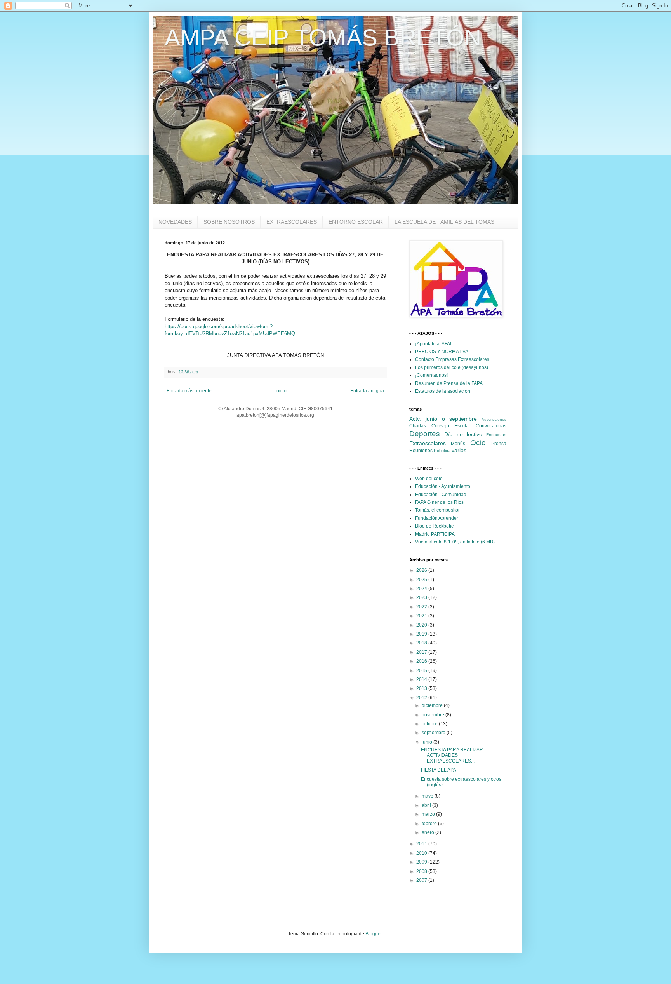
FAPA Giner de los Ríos (439, 502)
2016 (422, 661)
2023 (422, 597)
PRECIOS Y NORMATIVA (441, 351)
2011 (422, 843)
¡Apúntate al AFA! (433, 344)
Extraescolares (427, 443)
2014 (422, 679)
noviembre (433, 715)
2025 (422, 579)
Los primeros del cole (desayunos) (451, 367)
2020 (422, 625)
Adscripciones (494, 419)
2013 (422, 688)
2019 (422, 634)
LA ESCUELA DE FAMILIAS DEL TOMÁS (444, 222)
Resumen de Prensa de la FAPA (449, 383)
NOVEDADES (175, 222)
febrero (430, 823)
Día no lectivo (463, 434)
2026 (422, 570)
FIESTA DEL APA (438, 770)
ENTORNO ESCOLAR (356, 222)
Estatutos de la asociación (442, 391)
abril (427, 805)
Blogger (373, 934)
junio (427, 742)
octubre (430, 723)
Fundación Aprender (436, 518)
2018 (422, 643)
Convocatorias (491, 425)
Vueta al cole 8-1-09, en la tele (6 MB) (455, 542)
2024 (422, 588)
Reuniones (421, 450)
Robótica (442, 450)
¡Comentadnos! (431, 375)
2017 (422, 652)
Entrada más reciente (189, 391)
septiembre (434, 732)
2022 (422, 607)
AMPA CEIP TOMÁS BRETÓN (323, 37)
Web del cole (429, 478)
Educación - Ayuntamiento (442, 486)
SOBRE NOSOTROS (229, 222)
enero (428, 832)
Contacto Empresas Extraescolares (452, 359)
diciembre (433, 705)
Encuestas (496, 434)
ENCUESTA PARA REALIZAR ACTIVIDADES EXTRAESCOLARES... (452, 755)
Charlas (417, 425)
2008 (422, 871)
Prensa (498, 443)
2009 (422, 862)
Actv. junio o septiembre (443, 419)
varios (459, 450)
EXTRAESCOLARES (291, 222)
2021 (422, 615)
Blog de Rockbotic (434, 526)
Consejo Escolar (451, 425)
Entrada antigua (367, 391)
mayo (428, 796)
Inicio (281, 391)
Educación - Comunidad (440, 494)
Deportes (424, 434)
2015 (422, 670)
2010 (422, 853)
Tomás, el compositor (437, 510)
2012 (422, 697)
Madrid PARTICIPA (435, 534)
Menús (458, 443)
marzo (429, 814)
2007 (422, 880)
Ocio (478, 443)
